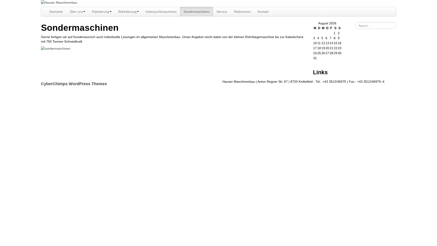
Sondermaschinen (196, 11)
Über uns (76, 11)
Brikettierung (127, 11)
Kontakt (263, 11)
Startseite (56, 11)
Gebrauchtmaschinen (161, 11)
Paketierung (100, 11)
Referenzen (242, 11)
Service (221, 11)
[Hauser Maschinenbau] (59, 2)
